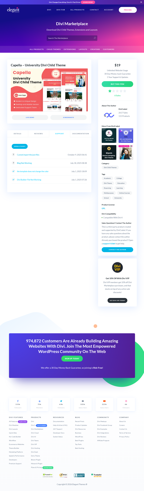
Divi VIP (34, 444)
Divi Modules (13, 425)
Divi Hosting (35, 448)
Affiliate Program (103, 440)
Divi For (61, 10)
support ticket (109, 243)
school (106, 198)
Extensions (70, 49)
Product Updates (81, 425)
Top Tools (78, 444)
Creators (95, 49)
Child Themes (54, 49)
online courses (124, 193)
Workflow (12, 440)
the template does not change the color (33, 171)
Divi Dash (34, 452)
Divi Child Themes (110, 167)
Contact (94, 10)
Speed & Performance (16, 456)
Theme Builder (14, 448)
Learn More (88, 2)
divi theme (108, 183)
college (119, 178)
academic (107, 178)
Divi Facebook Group (104, 425)
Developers (13, 460)
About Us (122, 421)
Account (108, 10)
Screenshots (68, 117)
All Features (13, 421)
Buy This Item (117, 84)
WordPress (79, 437)
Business (78, 433)
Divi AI (33, 437)
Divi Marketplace (37, 429)
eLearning (107, 188)
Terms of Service (125, 433)
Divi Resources (80, 429)
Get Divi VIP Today (117, 300)
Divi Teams (35, 440)
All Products (77, 10)
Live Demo (30, 117)
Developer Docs (58, 433)
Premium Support (15, 463)
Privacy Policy (124, 437)
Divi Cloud (35, 433)
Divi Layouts (13, 429)
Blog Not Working (24, 163)
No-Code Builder (15, 437)
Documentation (58, 421)
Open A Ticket (19, 146)
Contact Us (123, 429)
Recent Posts (79, 421)
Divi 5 (33, 425)
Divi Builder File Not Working (29, 180)
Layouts (83, 49)
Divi (49, 10)
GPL (103, 208)
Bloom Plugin (35, 460)
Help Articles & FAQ (60, 425)
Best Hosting (79, 448)
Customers (108, 49)
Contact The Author (117, 249)
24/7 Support (57, 429)
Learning (120, 188)
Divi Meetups (102, 421)
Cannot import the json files (28, 155)
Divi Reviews (101, 437)
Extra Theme (35, 456)
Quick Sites (13, 433)
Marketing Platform (16, 452)
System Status (58, 437)
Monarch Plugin (36, 463)
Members (39, 406)
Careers (122, 425)
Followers (18, 406)
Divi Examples (102, 429)
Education (121, 183)
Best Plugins (79, 440)
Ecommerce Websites (16, 444)
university (118, 198)
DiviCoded (123, 109)
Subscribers (83, 406)
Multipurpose (109, 193)
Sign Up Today (72, 359)
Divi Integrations (103, 433)
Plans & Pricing (36, 467)
